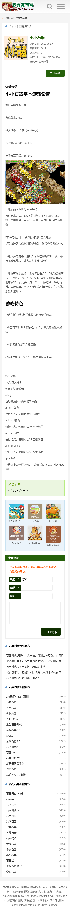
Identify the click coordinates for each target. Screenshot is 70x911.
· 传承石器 (10, 843)
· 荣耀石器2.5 (12, 741)
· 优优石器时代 (13, 866)
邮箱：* (14, 587)
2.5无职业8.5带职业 (19, 521)
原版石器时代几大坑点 (15, 18)
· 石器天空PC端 (13, 793)
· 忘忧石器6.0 (12, 730)
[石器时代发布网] (22, 6)
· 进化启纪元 (11, 718)
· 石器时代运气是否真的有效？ (22, 677)
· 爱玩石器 (10, 871)
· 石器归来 (10, 815)
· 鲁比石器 (10, 707)
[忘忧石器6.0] (53, 534)
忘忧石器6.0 (53, 545)
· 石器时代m (11, 810)
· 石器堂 (9, 860)
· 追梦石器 (10, 702)
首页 (11, 26)
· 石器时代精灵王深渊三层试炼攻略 (24, 666)
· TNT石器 (10, 827)
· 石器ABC (10, 752)
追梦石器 (34, 521)
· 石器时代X (11, 746)
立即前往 (55, 73)
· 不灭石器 (10, 849)
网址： (14, 596)
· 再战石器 (10, 832)
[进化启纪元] (35, 533)
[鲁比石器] (53, 511)
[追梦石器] (35, 511)
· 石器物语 (10, 838)
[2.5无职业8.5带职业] (16, 511)
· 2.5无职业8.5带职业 (16, 696)
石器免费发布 (24, 26)
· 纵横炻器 (10, 713)
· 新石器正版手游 (14, 763)
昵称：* (14, 579)
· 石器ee (9, 799)
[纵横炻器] (16, 533)
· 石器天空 (10, 804)
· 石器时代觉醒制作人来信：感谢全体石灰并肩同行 (34, 655)
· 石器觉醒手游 (13, 758)
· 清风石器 (10, 769)
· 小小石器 (10, 854)
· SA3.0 (8, 735)
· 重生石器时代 (13, 724)
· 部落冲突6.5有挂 (15, 774)
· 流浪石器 (10, 821)
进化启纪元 (34, 543)
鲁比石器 (53, 521)
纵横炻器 (16, 543)
